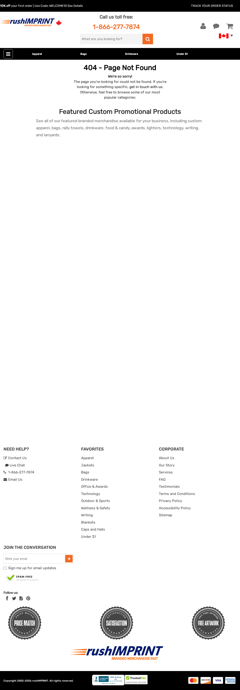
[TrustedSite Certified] (22, 578)
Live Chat (17, 465)
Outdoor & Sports (95, 501)
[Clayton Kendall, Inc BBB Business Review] (108, 684)
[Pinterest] (28, 598)
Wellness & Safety (95, 508)
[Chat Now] (216, 26)
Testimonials (169, 486)
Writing (87, 515)
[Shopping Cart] (229, 26)
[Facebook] (7, 598)
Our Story (167, 465)
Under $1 (182, 53)
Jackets (87, 465)
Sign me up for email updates (32, 568)
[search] (147, 39)
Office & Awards (94, 486)
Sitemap (165, 515)
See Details (75, 5)
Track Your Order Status (212, 5)
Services (166, 472)
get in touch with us (145, 87)
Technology (90, 494)
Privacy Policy (170, 501)
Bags (83, 53)
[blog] (21, 598)
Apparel (37, 53)
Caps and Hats (93, 529)
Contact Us (17, 458)
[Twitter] (14, 598)
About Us (166, 458)
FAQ (162, 479)
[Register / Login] (203, 26)
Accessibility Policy (175, 508)
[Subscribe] (69, 558)
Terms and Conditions (177, 494)
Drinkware (131, 53)
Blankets (88, 522)
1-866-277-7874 (116, 27)
